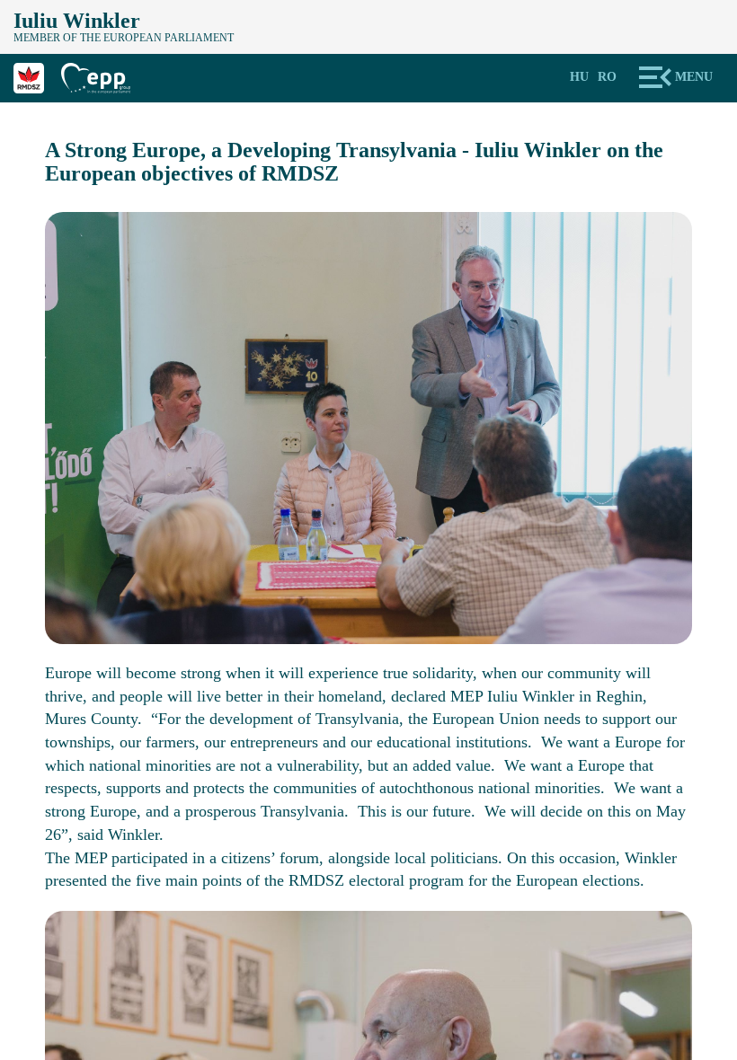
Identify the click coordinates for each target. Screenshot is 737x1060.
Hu (579, 77)
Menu (694, 77)
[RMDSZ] (37, 76)
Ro (607, 77)
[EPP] (102, 76)
